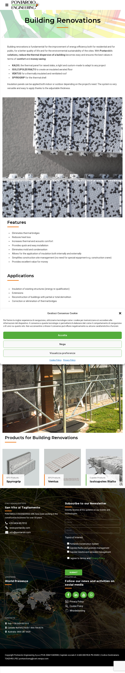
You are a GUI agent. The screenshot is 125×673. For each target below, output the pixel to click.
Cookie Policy (55, 360)
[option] (21, 467)
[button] (120, 313)
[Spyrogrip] (20, 467)
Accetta (62, 335)
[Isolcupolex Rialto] (104, 467)
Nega (62, 344)
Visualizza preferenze (62, 353)
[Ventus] (62, 467)
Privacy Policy (69, 360)
